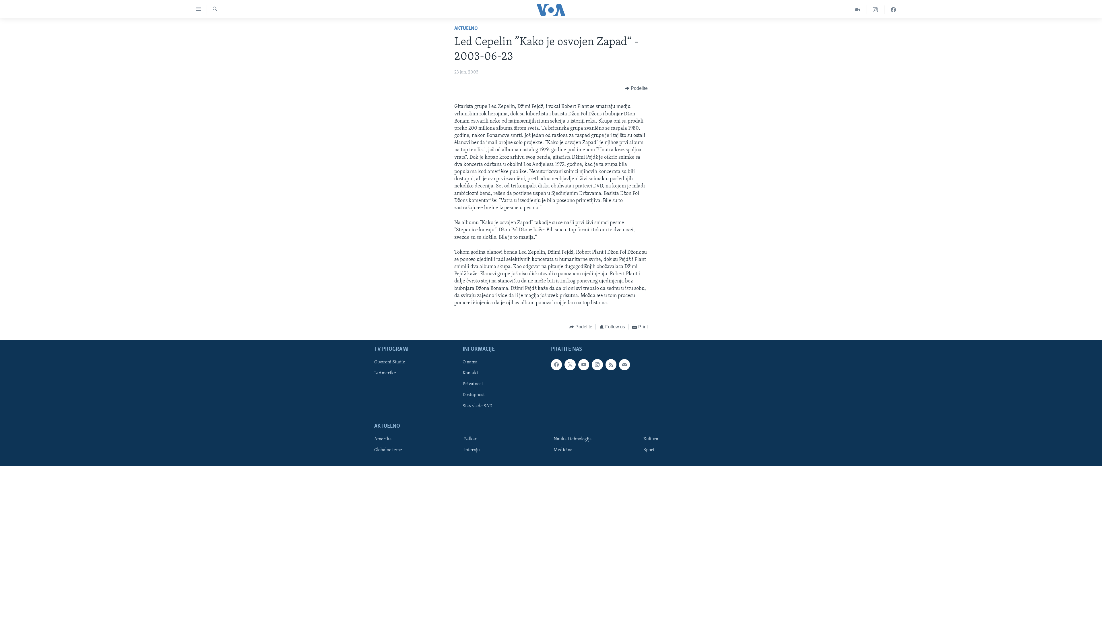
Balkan (471, 439)
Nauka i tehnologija (573, 439)
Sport (648, 450)
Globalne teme (388, 450)
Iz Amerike (385, 373)
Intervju (472, 450)
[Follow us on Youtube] (583, 364)
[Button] (636, 88)
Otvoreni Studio (389, 362)
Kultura (650, 439)
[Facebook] (893, 9)
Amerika (383, 439)
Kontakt (470, 373)
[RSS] (611, 364)
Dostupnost (474, 395)
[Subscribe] (624, 364)
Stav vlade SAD (477, 406)
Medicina (563, 450)
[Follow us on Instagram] (597, 364)
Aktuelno (466, 28)
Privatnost (473, 384)
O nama (470, 362)
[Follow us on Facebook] (556, 364)
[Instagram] (875, 9)
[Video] (857, 9)
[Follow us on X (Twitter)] (569, 364)
